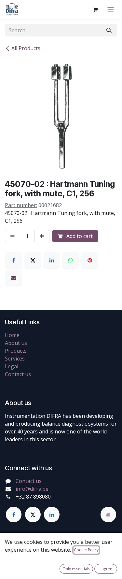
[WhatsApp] (70, 260)
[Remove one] (12, 236)
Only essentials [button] (76, 569)
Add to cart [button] (79, 236)
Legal (11, 366)
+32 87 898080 (33, 496)
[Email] (13, 278)
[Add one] (41, 236)
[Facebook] (13, 260)
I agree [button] (106, 569)
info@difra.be (32, 488)
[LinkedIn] (52, 260)
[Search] (109, 30)
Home (12, 335)
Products (16, 350)
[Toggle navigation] (110, 9)
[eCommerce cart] (95, 9)
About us (16, 342)
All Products (25, 48)
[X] (33, 260)
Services (15, 358)
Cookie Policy (86, 550)
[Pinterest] (90, 260)
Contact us (18, 374)
